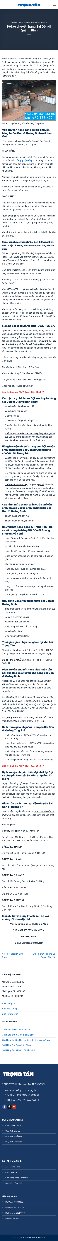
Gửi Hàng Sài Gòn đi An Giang (17, 1045)
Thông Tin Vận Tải (39, 23)
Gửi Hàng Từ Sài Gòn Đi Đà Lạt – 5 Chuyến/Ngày (26, 1040)
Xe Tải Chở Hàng (12, 1167)
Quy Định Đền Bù (12, 1131)
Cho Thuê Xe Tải (12, 1172)
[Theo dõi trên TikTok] (9, 1107)
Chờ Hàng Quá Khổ (13, 1183)
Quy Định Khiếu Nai (13, 1136)
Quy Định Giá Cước (13, 1142)
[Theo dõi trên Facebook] (4, 1107)
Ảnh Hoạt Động (9, 1009)
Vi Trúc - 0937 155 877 (20, 23)
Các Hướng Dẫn (10, 1014)
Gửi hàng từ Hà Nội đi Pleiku (16, 1030)
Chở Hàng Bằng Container (16, 1178)
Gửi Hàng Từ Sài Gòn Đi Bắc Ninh (18, 1050)
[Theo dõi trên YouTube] (14, 1107)
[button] (54, 4)
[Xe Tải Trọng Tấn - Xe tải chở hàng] (29, 4)
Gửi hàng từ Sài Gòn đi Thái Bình (18, 1035)
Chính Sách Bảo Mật (14, 1125)
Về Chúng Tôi (8, 1003)
